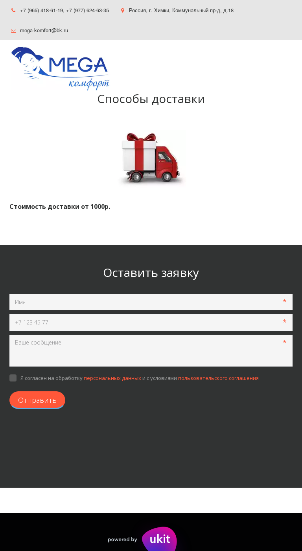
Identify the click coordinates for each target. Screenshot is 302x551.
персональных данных (112, 377)
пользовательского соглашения (218, 377)
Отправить (37, 400)
